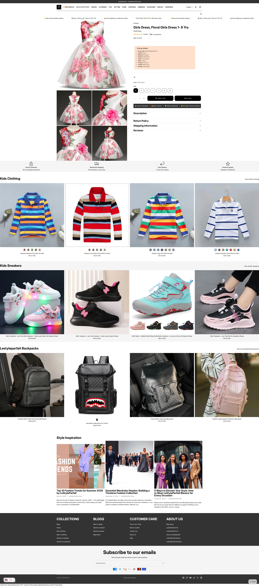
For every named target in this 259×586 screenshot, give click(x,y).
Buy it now (187, 98)
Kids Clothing (61, 531)
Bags (58, 524)
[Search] (201, 14)
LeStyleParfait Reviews (174, 541)
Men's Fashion (98, 524)
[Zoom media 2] (74, 107)
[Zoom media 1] (92, 55)
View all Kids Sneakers (251, 266)
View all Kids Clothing (252, 179)
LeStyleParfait (65, 577)
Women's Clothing (63, 538)
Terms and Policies (129, 578)
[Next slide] (61, 215)
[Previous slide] (3, 215)
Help (131, 538)
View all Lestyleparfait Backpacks (248, 349)
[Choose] (61, 244)
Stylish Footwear (98, 531)
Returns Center (135, 528)
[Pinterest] (201, 578)
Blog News (96, 535)
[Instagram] (187, 578)
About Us (133, 535)
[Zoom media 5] (109, 143)
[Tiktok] (194, 578)
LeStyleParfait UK (172, 528)
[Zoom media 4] (74, 143)
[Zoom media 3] (109, 107)
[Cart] (200, 7)
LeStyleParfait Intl (172, 531)
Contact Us (133, 531)
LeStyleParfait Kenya (173, 538)
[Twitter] (197, 578)
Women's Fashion (99, 528)
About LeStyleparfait (173, 535)
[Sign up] (163, 563)
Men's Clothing (62, 535)
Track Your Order (135, 524)
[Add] (126, 414)
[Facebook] (183, 578)
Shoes (59, 528)
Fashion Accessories (63, 541)
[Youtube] (190, 578)
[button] (138, 34)
